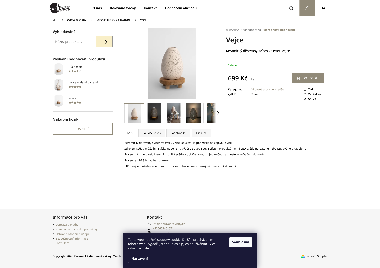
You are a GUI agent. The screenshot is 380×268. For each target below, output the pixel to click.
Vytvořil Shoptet (317, 256)
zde (146, 248)
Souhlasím (240, 242)
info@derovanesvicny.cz (169, 224)
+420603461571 (163, 228)
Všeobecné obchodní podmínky (76, 229)
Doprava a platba (67, 224)
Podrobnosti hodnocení (278, 30)
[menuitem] (97, 8)
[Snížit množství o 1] (265, 78)
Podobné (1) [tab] (178, 133)
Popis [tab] (129, 133)
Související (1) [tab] (152, 133)
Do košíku (310, 78)
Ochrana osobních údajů (72, 234)
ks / (82, 129)
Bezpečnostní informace (72, 238)
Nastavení (139, 258)
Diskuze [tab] (201, 133)
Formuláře (62, 243)
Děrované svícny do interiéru (268, 89)
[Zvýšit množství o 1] (285, 78)
